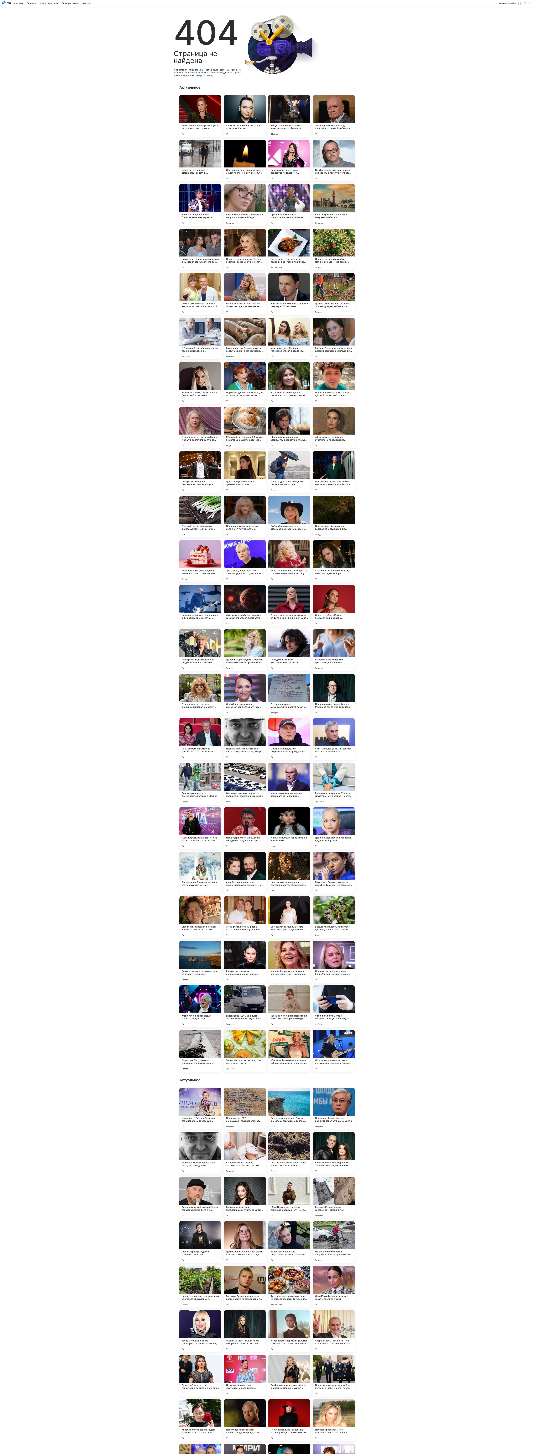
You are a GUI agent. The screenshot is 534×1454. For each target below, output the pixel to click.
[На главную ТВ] (8, 3)
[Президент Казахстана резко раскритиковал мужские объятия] (334, 1376)
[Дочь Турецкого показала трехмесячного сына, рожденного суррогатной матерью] (245, 472)
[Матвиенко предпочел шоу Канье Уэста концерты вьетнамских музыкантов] (334, 1318)
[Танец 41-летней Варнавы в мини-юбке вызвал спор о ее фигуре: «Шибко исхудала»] (289, 1006)
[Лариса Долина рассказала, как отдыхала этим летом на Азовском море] (289, 1273)
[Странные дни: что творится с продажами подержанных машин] (245, 784)
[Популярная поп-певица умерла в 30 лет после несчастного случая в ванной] (245, 160)
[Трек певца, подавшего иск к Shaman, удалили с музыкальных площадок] (245, 561)
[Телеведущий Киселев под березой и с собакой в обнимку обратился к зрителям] (334, 116)
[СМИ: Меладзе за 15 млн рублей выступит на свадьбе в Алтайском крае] (334, 739)
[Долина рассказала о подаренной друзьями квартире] (334, 828)
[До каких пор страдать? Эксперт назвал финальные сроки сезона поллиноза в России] (245, 650)
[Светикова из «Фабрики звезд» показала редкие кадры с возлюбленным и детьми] (334, 561)
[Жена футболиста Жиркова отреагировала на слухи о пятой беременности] (245, 917)
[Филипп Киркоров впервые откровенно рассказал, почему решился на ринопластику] (245, 1095)
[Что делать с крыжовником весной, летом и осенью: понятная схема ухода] (334, 1184)
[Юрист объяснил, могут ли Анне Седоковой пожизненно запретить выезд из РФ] (200, 383)
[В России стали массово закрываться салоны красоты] (245, 1420)
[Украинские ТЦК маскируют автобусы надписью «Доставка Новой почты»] (245, 1006)
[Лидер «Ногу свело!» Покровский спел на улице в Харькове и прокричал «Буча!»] (200, 472)
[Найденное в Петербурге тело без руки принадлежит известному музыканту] (200, 1420)
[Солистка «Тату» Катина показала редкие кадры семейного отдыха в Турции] (334, 606)
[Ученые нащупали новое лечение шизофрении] (289, 828)
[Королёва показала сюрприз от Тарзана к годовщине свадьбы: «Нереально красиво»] (334, 1420)
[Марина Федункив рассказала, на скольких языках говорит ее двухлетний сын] (245, 383)
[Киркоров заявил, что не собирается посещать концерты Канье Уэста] (334, 1095)
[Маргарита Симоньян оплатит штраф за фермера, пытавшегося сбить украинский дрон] (334, 873)
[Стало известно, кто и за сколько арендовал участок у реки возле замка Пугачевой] (200, 695)
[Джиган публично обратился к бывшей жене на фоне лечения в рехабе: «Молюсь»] (200, 1229)
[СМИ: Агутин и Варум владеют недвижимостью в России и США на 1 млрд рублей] (200, 294)
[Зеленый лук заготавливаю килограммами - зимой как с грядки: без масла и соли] (200, 516)
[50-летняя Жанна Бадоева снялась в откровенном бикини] (289, 383)
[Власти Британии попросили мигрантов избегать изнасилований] (334, 205)
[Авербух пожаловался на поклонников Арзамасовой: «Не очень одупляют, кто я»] (245, 873)
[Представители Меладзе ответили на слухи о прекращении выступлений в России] (245, 1273)
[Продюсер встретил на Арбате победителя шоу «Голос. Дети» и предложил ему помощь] (245, 828)
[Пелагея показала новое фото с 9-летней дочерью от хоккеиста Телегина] (245, 249)
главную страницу (204, 75)
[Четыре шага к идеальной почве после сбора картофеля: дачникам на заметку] (289, 1420)
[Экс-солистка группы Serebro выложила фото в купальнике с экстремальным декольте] (289, 917)
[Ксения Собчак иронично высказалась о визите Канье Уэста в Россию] (289, 1184)
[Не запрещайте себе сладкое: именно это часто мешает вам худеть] (200, 561)
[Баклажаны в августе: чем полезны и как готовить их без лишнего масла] (289, 249)
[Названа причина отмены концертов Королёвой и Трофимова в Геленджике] (289, 160)
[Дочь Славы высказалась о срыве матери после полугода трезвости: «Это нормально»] (245, 695)
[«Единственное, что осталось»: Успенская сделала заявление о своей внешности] (245, 294)
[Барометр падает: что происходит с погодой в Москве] (200, 784)
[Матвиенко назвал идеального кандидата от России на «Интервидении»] (289, 784)
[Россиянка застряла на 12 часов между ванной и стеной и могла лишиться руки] (334, 784)
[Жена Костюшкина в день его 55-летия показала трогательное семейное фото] (200, 828)
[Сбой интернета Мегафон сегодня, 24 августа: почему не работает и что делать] (334, 1006)
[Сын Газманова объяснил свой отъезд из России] (245, 116)
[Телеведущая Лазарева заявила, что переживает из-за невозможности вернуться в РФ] (200, 873)
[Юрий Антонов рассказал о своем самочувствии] (200, 1006)
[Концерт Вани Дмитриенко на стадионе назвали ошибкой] (200, 650)
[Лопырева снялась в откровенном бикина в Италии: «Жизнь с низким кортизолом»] (200, 1140)
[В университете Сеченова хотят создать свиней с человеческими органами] (245, 338)
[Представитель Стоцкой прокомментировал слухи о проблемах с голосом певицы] (200, 1273)
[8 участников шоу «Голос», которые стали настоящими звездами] (334, 1273)
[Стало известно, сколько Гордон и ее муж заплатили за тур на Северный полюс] (200, 427)
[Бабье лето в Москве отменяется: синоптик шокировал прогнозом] (200, 160)
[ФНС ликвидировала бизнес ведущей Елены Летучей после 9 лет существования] (245, 1318)
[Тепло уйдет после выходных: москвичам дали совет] (289, 472)
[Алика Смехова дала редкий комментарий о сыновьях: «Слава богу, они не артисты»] (200, 1095)
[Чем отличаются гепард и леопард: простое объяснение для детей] (289, 873)
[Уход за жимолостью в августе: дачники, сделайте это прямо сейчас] (334, 917)
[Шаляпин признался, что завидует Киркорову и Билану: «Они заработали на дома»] (289, 427)
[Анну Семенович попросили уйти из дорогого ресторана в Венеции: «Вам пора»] (200, 116)
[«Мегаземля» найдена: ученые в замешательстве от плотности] (245, 606)
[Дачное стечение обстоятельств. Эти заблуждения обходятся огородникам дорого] (334, 294)
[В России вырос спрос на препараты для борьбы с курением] (334, 650)
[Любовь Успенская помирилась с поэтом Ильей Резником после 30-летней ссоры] (289, 1229)
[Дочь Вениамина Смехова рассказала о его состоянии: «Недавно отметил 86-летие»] (200, 739)
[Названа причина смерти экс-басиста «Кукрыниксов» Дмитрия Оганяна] (245, 739)
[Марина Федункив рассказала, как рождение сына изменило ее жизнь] (289, 962)
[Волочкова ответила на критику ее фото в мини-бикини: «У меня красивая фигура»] (289, 606)
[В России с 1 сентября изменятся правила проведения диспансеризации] (200, 338)
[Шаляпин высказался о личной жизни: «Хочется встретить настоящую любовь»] (200, 917)
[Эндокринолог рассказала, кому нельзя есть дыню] (245, 1051)
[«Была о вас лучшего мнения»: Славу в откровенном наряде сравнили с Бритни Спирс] (245, 1140)
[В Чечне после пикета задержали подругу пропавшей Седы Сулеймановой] (245, 205)
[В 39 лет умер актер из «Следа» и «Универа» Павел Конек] (289, 294)
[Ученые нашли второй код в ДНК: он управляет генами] (245, 1229)
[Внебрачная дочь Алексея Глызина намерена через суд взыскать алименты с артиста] (200, 205)
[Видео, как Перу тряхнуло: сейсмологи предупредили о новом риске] (200, 1051)
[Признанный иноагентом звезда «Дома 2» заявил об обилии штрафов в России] (334, 383)
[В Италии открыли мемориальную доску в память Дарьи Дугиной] (289, 695)
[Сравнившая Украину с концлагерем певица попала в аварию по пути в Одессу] (289, 205)
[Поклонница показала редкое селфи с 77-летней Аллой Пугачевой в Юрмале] (245, 516)
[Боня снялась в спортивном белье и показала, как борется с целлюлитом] (245, 1184)
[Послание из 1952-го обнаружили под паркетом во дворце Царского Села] (245, 1376)
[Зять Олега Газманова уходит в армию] (289, 1318)
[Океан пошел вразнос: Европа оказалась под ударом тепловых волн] (289, 1376)
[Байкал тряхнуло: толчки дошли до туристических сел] (200, 962)
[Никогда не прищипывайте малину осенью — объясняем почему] (334, 249)
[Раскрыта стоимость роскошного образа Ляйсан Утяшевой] (245, 962)
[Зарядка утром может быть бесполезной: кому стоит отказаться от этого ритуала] (334, 1229)
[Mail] (4, 3)
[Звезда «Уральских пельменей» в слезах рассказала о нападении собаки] (334, 338)
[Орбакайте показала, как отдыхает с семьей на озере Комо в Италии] (289, 516)
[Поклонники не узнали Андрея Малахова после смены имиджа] (334, 695)
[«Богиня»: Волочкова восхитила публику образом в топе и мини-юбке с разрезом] (289, 1051)
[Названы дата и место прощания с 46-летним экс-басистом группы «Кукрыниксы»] (200, 606)
